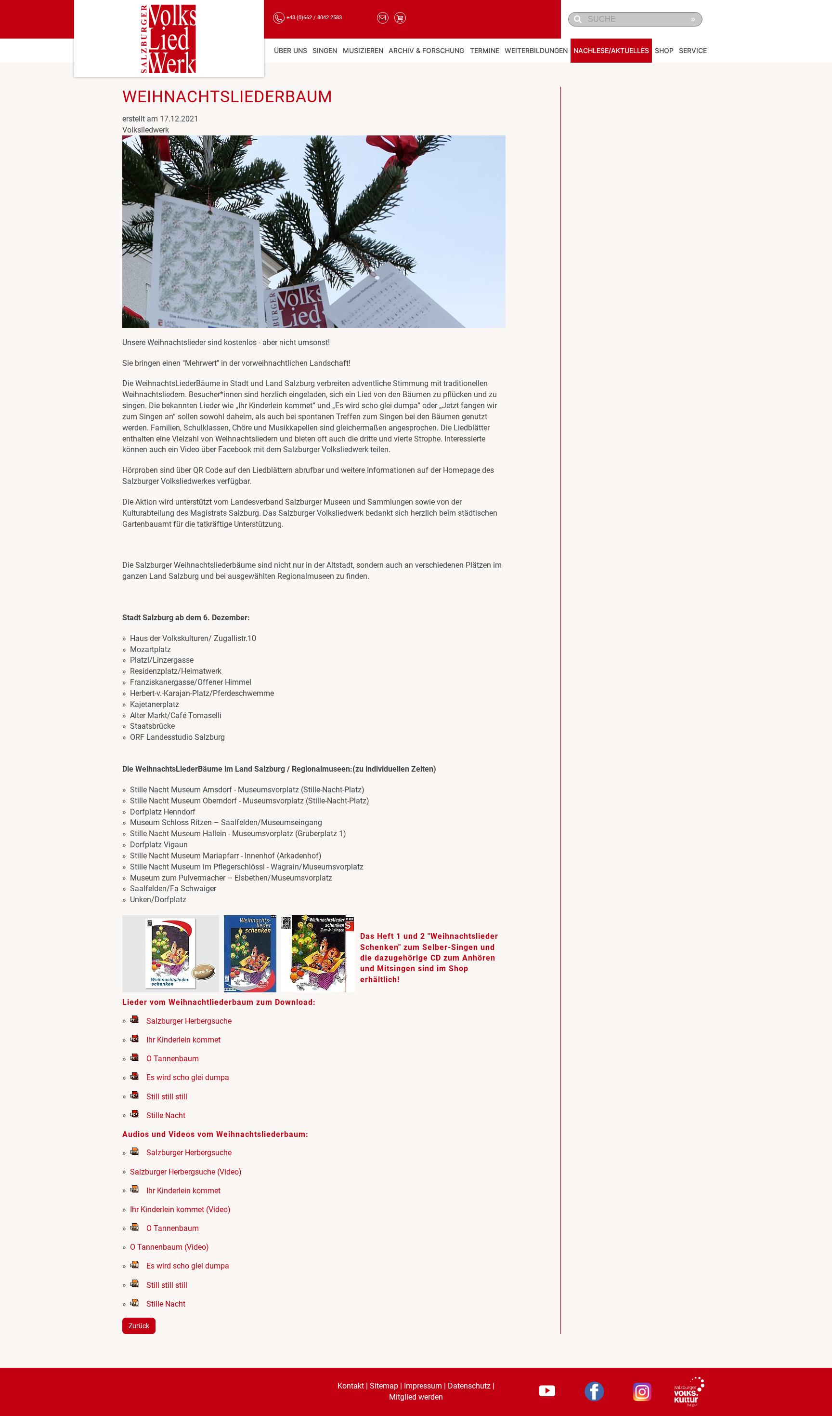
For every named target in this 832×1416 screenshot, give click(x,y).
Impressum (423, 1385)
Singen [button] (324, 50)
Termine (484, 50)
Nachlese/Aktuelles (611, 50)
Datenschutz (469, 1385)
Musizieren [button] (363, 50)
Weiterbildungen (536, 50)
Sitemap (384, 1385)
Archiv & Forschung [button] (426, 50)
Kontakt (351, 1385)
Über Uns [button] (290, 50)
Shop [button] (664, 50)
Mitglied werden (416, 1397)
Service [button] (693, 50)
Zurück (139, 1326)
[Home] (169, 38)
